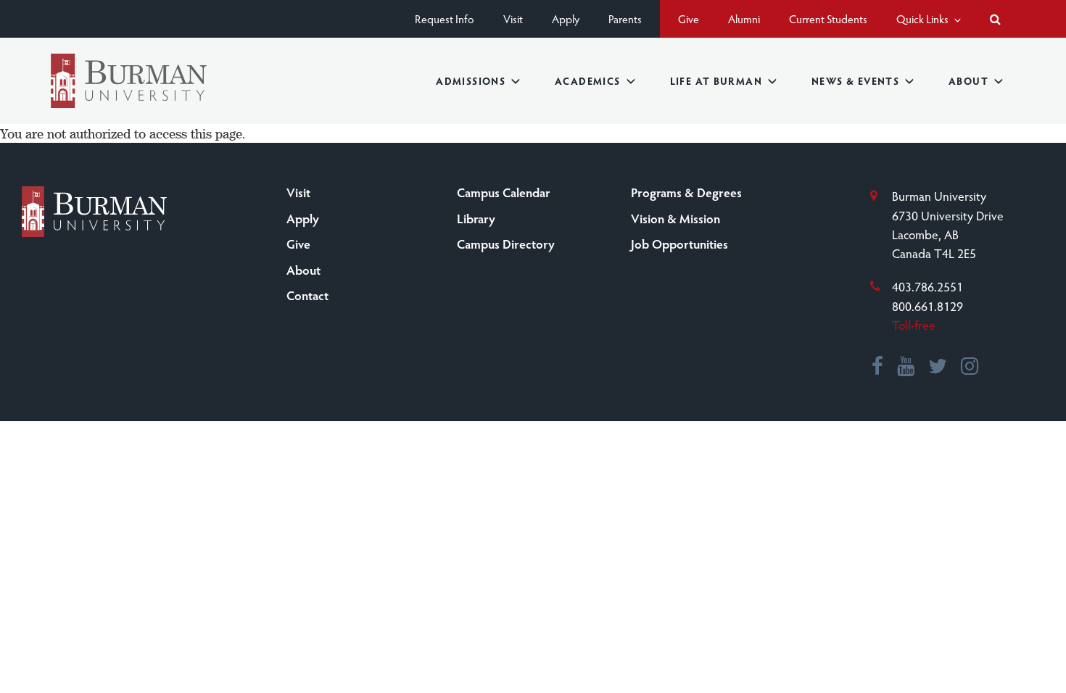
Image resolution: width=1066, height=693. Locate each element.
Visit (513, 18)
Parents (625, 18)
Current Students (828, 18)
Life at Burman (716, 81)
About (968, 81)
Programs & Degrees (686, 192)
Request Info (444, 18)
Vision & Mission (675, 218)
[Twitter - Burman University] (938, 367)
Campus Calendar (503, 192)
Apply (565, 18)
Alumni (744, 18)
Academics (588, 81)
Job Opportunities (679, 243)
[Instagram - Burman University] (970, 367)
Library (476, 218)
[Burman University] (129, 81)
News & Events (855, 81)
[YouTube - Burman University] (906, 367)
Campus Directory (506, 243)
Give (688, 18)
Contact (307, 295)
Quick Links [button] (923, 18)
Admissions (470, 81)
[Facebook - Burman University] (878, 367)
